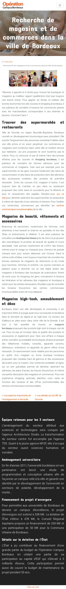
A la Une (8, 62)
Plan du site (33, 587)
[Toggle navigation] (60, 5)
